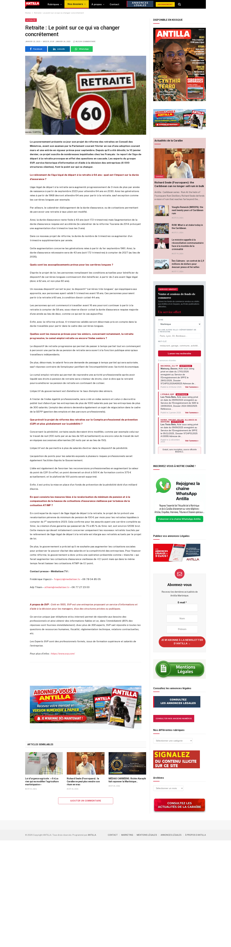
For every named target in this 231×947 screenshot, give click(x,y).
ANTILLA (92, 835)
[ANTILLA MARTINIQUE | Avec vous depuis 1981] (32, 4)
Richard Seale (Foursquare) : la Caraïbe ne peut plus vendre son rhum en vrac (83, 781)
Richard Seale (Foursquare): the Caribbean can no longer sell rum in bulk (179, 184)
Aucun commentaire (86, 42)
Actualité (31, 20)
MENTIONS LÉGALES (147, 835)
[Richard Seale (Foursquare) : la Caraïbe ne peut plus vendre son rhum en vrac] (85, 763)
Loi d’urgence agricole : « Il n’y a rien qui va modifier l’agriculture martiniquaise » (42, 781)
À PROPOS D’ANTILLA (195, 835)
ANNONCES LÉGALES (171, 835)
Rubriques (53, 4)
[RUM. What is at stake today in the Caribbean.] (161, 228)
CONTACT (113, 835)
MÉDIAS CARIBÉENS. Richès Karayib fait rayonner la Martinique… (127, 780)
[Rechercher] (179, 4)
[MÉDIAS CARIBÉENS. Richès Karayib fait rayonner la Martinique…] (127, 763)
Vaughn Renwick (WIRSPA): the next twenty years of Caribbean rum (187, 210)
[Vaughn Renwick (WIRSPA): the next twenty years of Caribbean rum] (161, 210)
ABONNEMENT (165, 4)
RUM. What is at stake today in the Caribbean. (187, 226)
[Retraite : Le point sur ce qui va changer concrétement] (85, 95)
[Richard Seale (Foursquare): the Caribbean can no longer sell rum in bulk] (179, 163)
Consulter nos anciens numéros (174, 718)
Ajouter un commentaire (85, 801)
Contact (114, 4)
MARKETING (127, 835)
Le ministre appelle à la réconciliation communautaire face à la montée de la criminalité (188, 244)
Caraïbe (159, 176)
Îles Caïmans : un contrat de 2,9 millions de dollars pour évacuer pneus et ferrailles (188, 264)
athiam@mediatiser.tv (56, 587)
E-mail (182, 602)
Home (28, 13)
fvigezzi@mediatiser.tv (67, 579)
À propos (96, 4)
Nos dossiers (75, 4)
